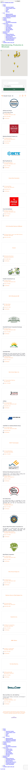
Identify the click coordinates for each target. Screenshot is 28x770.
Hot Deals (8, 30)
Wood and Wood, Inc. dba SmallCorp (11, 694)
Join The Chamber (21, 713)
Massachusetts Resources (11, 37)
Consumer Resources (10, 38)
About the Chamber (10, 7)
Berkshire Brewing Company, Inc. (10, 136)
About (4, 5)
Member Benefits (9, 14)
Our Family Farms (7, 498)
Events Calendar (9, 25)
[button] (17, 56)
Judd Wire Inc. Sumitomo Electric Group (12, 425)
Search (18, 1)
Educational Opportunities (11, 22)
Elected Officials (9, 36)
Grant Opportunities (10, 40)
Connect (5, 18)
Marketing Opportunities (11, 16)
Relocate (5, 20)
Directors (8, 11)
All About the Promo (7, 110)
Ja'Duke (4, 401)
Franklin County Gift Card (8, 42)
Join (4, 13)
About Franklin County (10, 8)
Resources (5, 33)
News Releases (9, 28)
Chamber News (9, 24)
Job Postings (8, 27)
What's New (5, 23)
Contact (7, 9)
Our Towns (8, 21)
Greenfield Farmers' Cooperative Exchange (12, 326)
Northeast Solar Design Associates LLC (11, 471)
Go (15, 1)
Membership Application (11, 15)
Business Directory (6, 711)
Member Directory (7, 17)
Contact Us (6, 713)
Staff (7, 10)
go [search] (14, 89)
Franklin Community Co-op (9, 278)
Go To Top (3, 768)
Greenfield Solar (6, 351)
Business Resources (10, 34)
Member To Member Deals (10, 712)
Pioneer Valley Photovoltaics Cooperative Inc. (13, 526)
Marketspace (17, 712)
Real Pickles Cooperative (8, 554)
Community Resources (10, 35)
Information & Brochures (13, 713)
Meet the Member (9, 29)
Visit (4, 41)
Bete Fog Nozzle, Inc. (7, 160)
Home (4, 4)
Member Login (6, 31)
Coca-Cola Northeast (7, 209)
